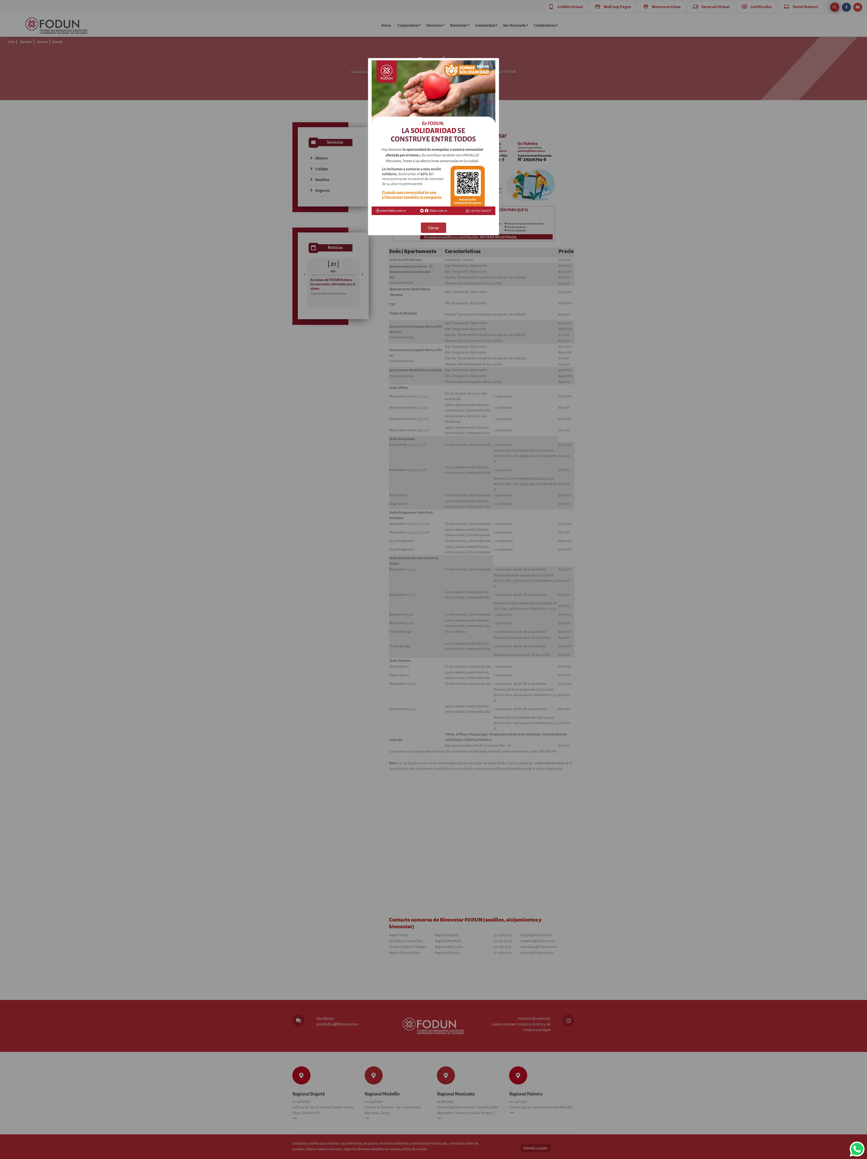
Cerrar (433, 227)
